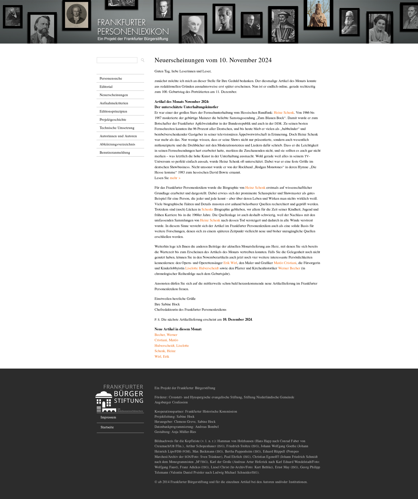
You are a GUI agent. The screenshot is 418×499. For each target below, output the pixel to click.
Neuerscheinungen (114, 94)
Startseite (107, 427)
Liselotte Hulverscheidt (202, 267)
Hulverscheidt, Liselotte (172, 345)
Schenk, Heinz (165, 350)
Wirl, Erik (162, 356)
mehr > (175, 177)
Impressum (108, 417)
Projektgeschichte (113, 119)
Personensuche (111, 78)
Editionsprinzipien (113, 111)
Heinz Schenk (284, 112)
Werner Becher (289, 267)
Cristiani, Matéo (166, 339)
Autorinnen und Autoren (118, 135)
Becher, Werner (166, 334)
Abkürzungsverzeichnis (117, 144)
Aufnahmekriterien (114, 102)
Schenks (207, 209)
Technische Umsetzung (117, 127)
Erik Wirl (230, 262)
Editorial (106, 86)
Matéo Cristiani (285, 262)
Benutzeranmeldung (115, 152)
